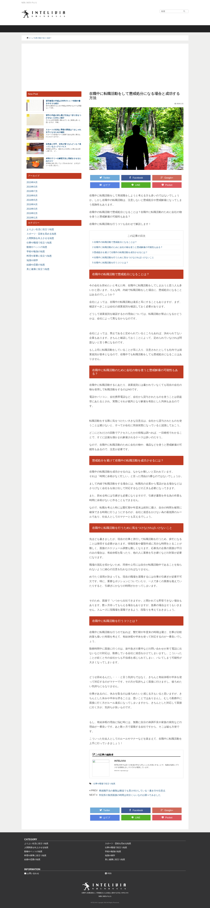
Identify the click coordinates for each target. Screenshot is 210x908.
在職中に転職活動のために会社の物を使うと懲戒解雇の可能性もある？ (127, 247)
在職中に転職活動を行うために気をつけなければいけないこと (123, 257)
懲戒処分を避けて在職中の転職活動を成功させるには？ (120, 252)
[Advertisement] (105, 70)
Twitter (106, 178)
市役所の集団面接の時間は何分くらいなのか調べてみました (130, 795)
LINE (137, 185)
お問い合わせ (33, 873)
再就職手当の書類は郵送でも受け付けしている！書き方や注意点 (132, 790)
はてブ (106, 185)
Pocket (168, 185)
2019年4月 (32, 182)
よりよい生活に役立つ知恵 (40, 229)
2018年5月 (32, 200)
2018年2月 (32, 213)
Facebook (138, 178)
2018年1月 (32, 217)
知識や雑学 (32, 260)
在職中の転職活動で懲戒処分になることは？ (114, 242)
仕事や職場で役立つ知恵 (104, 783)
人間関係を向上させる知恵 (40, 238)
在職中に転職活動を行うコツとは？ (110, 262)
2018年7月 (32, 191)
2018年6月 (32, 195)
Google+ (168, 178)
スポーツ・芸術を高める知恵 (41, 234)
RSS (109, 873)
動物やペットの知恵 (37, 247)
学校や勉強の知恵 (36, 251)
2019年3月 (32, 187)
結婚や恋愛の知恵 (36, 264)
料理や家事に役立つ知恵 (39, 256)
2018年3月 (32, 209)
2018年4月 (32, 204)
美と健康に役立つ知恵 (38, 269)
